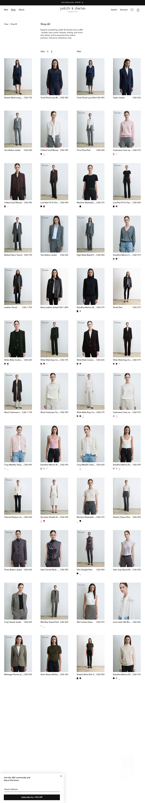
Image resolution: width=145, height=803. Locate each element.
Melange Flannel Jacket (14, 675)
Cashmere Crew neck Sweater (123, 150)
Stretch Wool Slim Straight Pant (86, 675)
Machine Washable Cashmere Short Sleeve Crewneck (86, 203)
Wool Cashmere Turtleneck (50, 413)
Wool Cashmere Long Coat (13, 413)
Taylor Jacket (118, 98)
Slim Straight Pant (84, 570)
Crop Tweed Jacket (12, 622)
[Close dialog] (61, 776)
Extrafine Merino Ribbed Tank (50, 465)
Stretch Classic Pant (121, 517)
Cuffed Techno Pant (49, 727)
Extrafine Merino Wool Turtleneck (86, 308)
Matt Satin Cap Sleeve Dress (86, 727)
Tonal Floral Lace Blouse (50, 98)
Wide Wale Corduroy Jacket (14, 360)
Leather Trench (10, 308)
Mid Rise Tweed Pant (49, 622)
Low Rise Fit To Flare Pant (50, 203)
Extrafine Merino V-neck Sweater (123, 255)
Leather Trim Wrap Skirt (86, 780)
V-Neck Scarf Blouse (49, 150)
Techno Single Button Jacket (14, 727)
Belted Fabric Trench (13, 255)
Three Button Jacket (13, 570)
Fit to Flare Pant (83, 150)
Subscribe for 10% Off (31, 797)
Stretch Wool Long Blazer (14, 98)
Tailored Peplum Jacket (14, 517)
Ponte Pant (117, 308)
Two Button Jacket (12, 150)
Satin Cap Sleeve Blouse (123, 570)
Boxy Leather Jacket (49, 308)
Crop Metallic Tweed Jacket (14, 465)
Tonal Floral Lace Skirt (86, 98)
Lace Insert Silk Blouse (123, 622)
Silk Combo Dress (84, 622)
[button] (13, 10)
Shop (6, 24)
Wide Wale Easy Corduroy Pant (50, 360)
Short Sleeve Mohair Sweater (50, 675)
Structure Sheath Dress (50, 517)
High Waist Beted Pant (86, 255)
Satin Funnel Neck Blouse (50, 570)
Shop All (14, 24)
